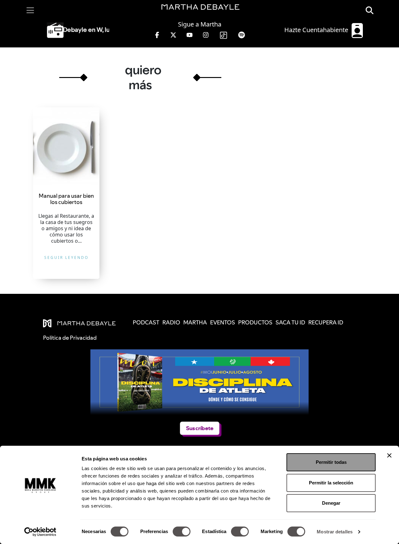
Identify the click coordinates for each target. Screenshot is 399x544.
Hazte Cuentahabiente (317, 30)
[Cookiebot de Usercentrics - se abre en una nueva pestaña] (40, 532)
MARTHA (195, 322)
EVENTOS (222, 322)
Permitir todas (331, 462)
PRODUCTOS (255, 322)
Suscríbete (199, 428)
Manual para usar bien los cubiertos (66, 199)
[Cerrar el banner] (389, 455)
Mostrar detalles (335, 531)
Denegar (331, 503)
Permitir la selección (331, 482)
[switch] (181, 532)
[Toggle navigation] (30, 10)
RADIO (171, 322)
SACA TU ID (290, 322)
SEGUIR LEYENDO (66, 257)
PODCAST (146, 322)
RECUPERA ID (325, 322)
